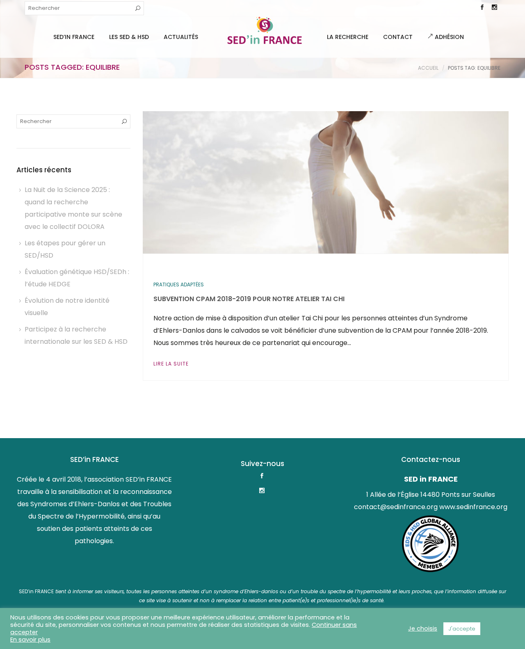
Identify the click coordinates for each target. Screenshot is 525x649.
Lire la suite (171, 363)
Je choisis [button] (422, 628)
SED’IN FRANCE (73, 37)
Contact (398, 37)
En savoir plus (30, 639)
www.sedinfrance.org (473, 507)
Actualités (181, 37)
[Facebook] (482, 8)
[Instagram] (494, 8)
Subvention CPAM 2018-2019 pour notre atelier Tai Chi (249, 299)
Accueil (428, 67)
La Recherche (347, 37)
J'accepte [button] (461, 629)
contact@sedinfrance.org (396, 507)
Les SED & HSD (129, 37)
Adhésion (448, 37)
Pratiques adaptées (178, 284)
